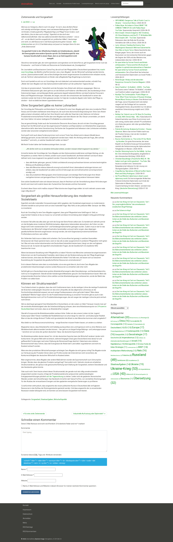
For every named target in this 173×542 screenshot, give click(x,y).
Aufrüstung (115, 321)
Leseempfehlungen (87, 3)
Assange (145, 317)
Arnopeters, (49, 539)
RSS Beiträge (28, 527)
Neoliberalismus (116, 355)
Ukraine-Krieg (124, 369)
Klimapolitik (132, 344)
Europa (138, 327)
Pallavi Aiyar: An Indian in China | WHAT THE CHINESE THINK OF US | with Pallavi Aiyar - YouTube (131, 27)
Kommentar (25, 428)
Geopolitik (121, 334)
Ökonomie (126, 379)
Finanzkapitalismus (118, 331)
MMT (143, 347)
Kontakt (59, 3)
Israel (137, 340)
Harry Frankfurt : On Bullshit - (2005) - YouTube (132, 87)
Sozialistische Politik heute (71, 3)
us (34, 22)
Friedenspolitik (135, 331)
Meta (25, 523)
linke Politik (145, 344)
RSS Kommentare (29, 531)
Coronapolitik (119, 324)
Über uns (52, 3)
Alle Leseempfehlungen (119, 193)
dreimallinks (27, 4)
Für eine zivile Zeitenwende (34, 414)
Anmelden (27, 518)
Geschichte (116, 338)
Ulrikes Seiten (115, 3)
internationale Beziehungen (121, 341)
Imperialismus (130, 337)
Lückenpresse (133, 347)
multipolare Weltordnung (124, 350)
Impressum (27, 510)
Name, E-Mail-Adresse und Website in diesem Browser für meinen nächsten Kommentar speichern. (60, 486)
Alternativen (120, 317)
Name (24, 469)
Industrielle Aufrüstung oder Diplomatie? (88, 414)
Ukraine (137, 364)
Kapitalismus (118, 344)
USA (119, 374)
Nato (142, 350)
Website (24, 481)
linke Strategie (119, 347)
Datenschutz (27, 514)
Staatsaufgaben (47, 399)
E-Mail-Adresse (27, 475)
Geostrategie (138, 334)
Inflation (142, 338)
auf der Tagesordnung (54, 376)
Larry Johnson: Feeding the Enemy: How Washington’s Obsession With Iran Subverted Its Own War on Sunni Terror (132, 47)
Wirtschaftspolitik (60, 399)
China (124, 321)
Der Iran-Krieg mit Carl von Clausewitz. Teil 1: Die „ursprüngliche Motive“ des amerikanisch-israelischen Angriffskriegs (131, 204)
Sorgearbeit (35, 399)
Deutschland (118, 327)
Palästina (127, 355)
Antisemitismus (135, 317)
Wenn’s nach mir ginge (102, 3)
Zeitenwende (115, 379)
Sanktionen (122, 360)
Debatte (131, 324)
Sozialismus (133, 360)
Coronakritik (136, 321)
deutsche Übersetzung (128, 188)
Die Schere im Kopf (124, 210)
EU (128, 327)
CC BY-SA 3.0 (57, 539)
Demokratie (140, 324)
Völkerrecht (131, 374)
